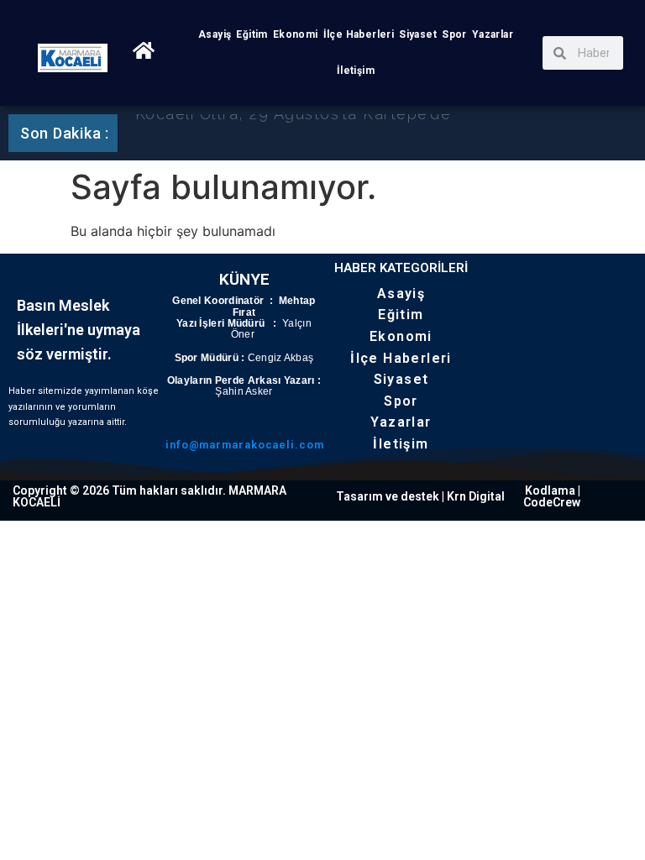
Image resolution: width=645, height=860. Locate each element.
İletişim (356, 70)
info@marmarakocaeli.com (244, 444)
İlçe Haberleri (359, 34)
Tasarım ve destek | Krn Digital (420, 496)
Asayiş (214, 34)
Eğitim (251, 34)
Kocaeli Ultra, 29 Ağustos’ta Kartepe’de (293, 129)
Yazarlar (492, 34)
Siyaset (418, 34)
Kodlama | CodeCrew (551, 496)
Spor (454, 34)
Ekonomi (295, 34)
